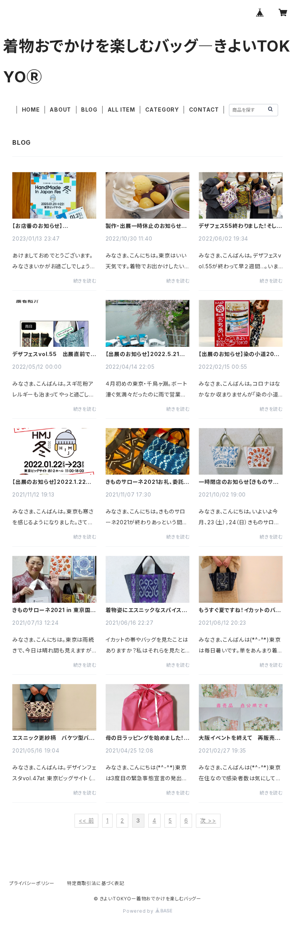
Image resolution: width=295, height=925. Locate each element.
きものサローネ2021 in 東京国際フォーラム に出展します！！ (54, 610)
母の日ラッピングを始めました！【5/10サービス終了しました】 (145, 738)
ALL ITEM (121, 109)
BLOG (89, 109)
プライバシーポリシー (32, 883)
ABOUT (60, 109)
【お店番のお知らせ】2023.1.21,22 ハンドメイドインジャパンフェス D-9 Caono (52, 226)
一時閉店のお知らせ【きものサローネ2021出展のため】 (238, 482)
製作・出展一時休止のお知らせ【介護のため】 (143, 226)
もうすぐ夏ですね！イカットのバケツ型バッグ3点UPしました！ (240, 610)
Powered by (139, 911)
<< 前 (86, 820)
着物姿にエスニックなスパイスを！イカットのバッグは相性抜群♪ (145, 610)
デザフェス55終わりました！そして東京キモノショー (240, 226)
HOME (31, 109)
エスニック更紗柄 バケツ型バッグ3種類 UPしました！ (53, 738)
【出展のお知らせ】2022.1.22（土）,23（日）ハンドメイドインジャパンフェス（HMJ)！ (52, 482)
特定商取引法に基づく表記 (95, 883)
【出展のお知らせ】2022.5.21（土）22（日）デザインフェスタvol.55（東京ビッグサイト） (142, 354)
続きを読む (84, 281)
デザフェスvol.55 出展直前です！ (51, 354)
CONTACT (204, 109)
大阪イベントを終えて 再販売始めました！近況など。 (239, 738)
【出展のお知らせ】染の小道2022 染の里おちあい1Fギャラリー (240, 354)
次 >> (208, 820)
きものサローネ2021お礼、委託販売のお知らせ (148, 482)
